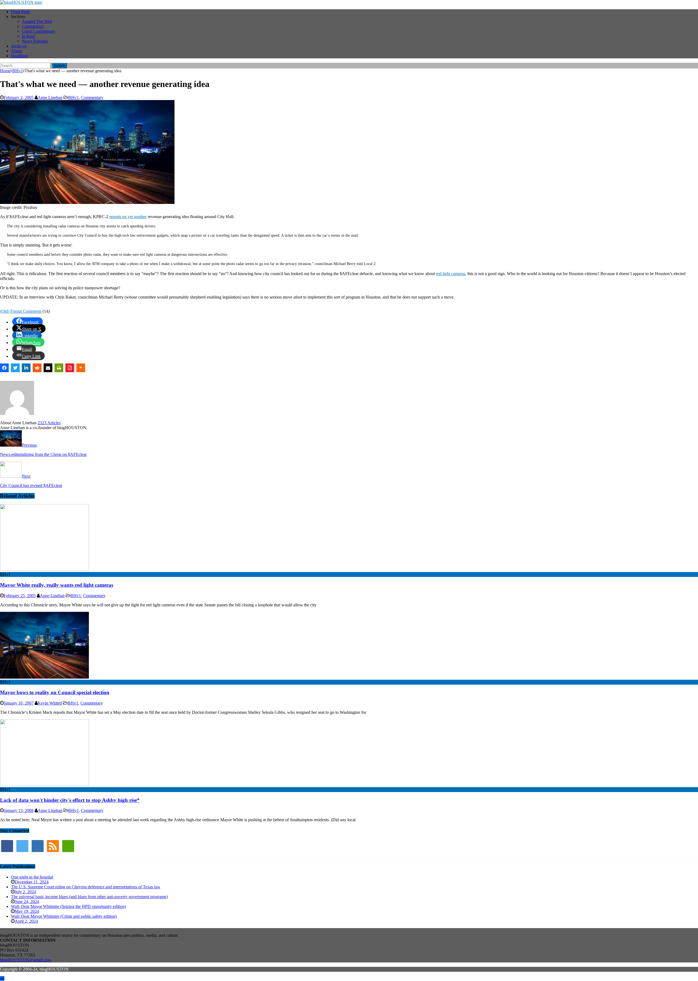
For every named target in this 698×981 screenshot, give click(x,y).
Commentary (33, 26)
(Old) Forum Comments (20, 311)
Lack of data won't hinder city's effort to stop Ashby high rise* (70, 800)
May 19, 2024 (27, 911)
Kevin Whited (50, 703)
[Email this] (48, 367)
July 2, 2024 (25, 891)
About (16, 51)
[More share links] (80, 367)
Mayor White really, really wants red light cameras (56, 585)
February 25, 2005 (20, 595)
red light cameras (450, 273)
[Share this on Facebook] (4, 367)
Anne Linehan (50, 97)
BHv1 (73, 97)
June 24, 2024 (27, 901)
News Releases (35, 41)
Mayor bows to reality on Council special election (54, 692)
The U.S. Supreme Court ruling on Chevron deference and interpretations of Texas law (85, 886)
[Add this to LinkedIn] (26, 367)
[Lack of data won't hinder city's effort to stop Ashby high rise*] (44, 784)
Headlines (19, 55)
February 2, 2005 (19, 97)
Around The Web (37, 21)
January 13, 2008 (19, 810)
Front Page (20, 11)
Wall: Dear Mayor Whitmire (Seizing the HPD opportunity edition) (68, 906)
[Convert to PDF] (69, 367)
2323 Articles (49, 422)
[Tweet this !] (15, 367)
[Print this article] (59, 367)
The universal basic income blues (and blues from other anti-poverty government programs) (89, 896)
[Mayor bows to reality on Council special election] (44, 677)
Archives (18, 46)
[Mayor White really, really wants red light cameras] (44, 569)
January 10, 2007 (19, 703)
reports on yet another (128, 216)
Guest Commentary (38, 31)
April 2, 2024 (26, 921)
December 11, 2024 (32, 882)
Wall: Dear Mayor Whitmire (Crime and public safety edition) (64, 916)
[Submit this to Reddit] (37, 367)
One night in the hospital (32, 877)
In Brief (28, 36)
